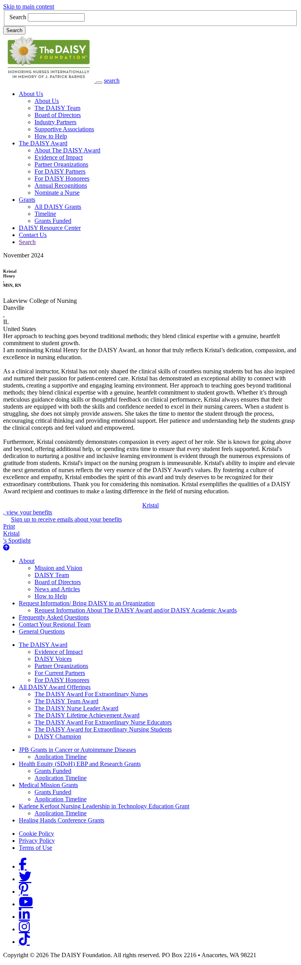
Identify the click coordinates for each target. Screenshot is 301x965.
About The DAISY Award (67, 150)
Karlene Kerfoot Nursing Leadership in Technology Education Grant (104, 806)
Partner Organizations (61, 164)
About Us (31, 94)
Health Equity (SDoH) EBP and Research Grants (80, 763)
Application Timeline (60, 756)
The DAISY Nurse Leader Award (76, 708)
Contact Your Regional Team (55, 624)
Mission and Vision (58, 568)
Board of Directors (57, 115)
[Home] (49, 80)
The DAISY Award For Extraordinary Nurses (91, 694)
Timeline (45, 213)
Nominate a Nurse (57, 192)
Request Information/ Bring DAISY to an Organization (87, 603)
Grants (27, 199)
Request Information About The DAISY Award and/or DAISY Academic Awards (135, 610)
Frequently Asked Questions (54, 617)
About (26, 561)
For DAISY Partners (59, 171)
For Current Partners (59, 673)
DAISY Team (51, 575)
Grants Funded (52, 220)
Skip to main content (28, 6)
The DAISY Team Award (66, 701)
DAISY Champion (57, 736)
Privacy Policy (37, 840)
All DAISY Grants (57, 206)
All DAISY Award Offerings (55, 687)
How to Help (50, 136)
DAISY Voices (53, 658)
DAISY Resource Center (50, 228)
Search (17, 17)
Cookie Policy (36, 833)
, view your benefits (81, 509)
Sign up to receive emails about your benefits (66, 519)
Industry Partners (55, 122)
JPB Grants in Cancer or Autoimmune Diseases (77, 749)
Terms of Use (35, 847)
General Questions (42, 631)
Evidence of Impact (58, 157)
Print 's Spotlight (17, 533)
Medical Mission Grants (48, 785)
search (112, 80)
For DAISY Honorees (61, 178)
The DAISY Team (57, 108)
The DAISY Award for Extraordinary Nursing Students (103, 729)
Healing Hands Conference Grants (61, 820)
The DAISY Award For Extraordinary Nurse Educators (103, 722)
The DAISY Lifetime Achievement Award (87, 715)
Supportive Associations (64, 129)
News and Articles (57, 589)
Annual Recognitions (60, 185)
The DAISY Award (43, 143)
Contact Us (33, 235)
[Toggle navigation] (99, 82)
